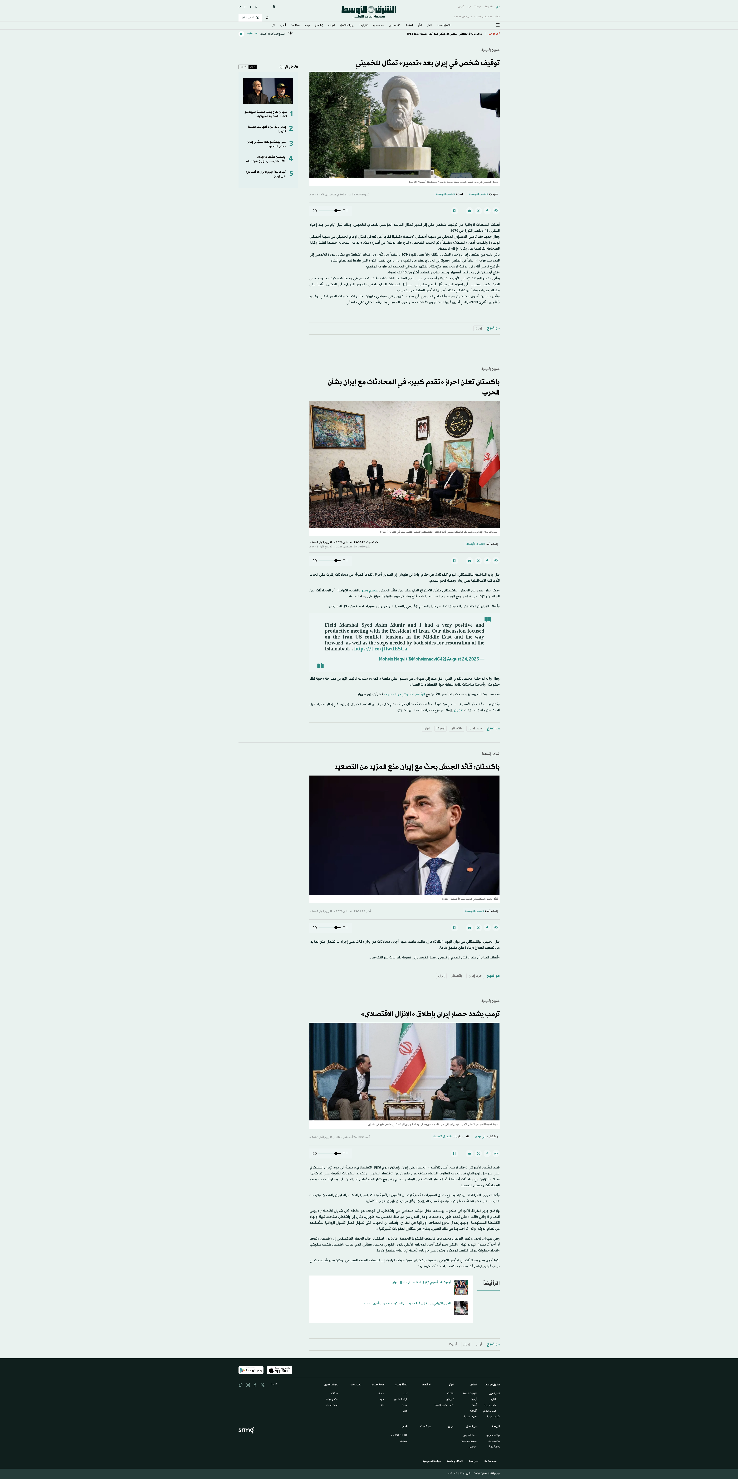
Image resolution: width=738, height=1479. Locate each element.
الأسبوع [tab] (244, 66)
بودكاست (295, 25)
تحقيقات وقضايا (469, 1441)
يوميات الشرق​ (347, 25)
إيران (478, 328)
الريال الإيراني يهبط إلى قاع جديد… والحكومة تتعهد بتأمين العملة (407, 1303)
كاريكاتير (450, 1399)
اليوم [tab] (252, 66)
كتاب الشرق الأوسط (444, 1405)
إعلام (405, 1411)
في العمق (319, 25)
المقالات (450, 1394)
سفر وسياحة (332, 1399)
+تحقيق (473, 1447)
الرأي (420, 25)
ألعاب (283, 25)
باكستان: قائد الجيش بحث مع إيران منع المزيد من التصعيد (417, 767)
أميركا (440, 728)
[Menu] (498, 25)
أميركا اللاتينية (470, 1417)
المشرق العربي (489, 1411)
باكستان (456, 728)
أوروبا (474, 1399)
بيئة (382, 1405)
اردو (469, 7)
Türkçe (477, 7)
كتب (405, 1394)
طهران (459, 710)
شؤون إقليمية (490, 50)
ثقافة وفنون (394, 25)
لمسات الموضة (332, 1405)
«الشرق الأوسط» (479, 194)
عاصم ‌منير (370, 590)
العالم (429, 25)
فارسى (461, 7)
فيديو (307, 25)
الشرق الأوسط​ (443, 25)
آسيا (474, 1405)
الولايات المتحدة (470, 1394)
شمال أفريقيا (490, 1405)
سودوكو (403, 1441)
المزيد (273, 25)
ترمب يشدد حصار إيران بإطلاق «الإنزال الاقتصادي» (430, 1014)
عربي (498, 7)
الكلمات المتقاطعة (399, 1435)
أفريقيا (473, 1411)
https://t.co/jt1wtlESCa (380, 649)
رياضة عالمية (494, 1447)
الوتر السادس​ (400, 1399)
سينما (404, 1405)
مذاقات (334, 1394)
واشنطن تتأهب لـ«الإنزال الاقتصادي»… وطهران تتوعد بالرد (265, 159)
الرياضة (331, 25)
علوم (382, 1399)
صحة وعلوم (378, 25)
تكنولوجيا (363, 25)
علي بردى (480, 1137)
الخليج (493, 1399)
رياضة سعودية (493, 1435)
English (489, 7)
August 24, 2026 (463, 659)
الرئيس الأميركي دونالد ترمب (404, 694)
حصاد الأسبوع (470, 1435)
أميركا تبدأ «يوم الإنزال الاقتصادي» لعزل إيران (421, 1282)
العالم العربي (494, 1394)
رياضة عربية (494, 1441)
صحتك (381, 1394)
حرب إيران (475, 728)
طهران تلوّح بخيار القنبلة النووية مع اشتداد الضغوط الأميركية (265, 114)
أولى (479, 1344)
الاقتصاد (409, 25)
